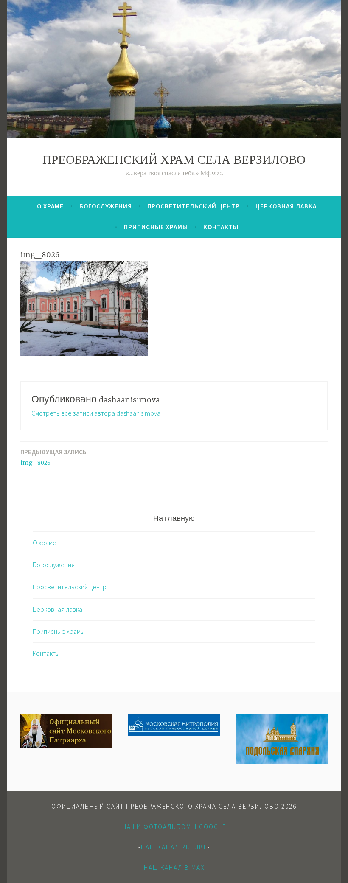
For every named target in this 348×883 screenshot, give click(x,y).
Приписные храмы (156, 227)
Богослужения (105, 206)
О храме (50, 206)
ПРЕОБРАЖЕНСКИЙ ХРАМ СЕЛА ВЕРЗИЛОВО (174, 161)
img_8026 (53, 457)
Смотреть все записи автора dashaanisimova (95, 413)
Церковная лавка (286, 206)
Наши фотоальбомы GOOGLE (174, 827)
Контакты (221, 227)
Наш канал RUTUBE (174, 847)
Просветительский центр (193, 206)
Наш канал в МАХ (174, 867)
